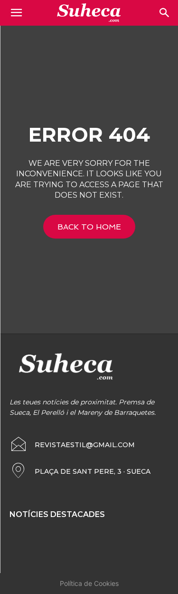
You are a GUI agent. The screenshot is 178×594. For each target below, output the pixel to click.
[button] (164, 13)
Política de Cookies (89, 583)
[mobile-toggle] (16, 13)
